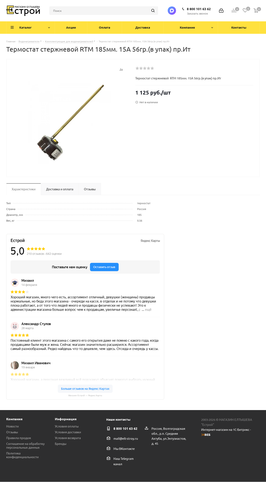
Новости (12, 426)
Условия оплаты (67, 426)
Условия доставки (68, 432)
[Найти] (153, 10)
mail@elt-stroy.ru (125, 439)
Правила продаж (18, 438)
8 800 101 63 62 (199, 9)
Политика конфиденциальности (22, 455)
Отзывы (12, 432)
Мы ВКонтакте (124, 448)
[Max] (172, 10)
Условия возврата (68, 438)
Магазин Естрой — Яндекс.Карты (85, 395)
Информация (65, 419)
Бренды (60, 444)
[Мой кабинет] (221, 10)
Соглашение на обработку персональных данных (25, 445)
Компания (14, 419)
